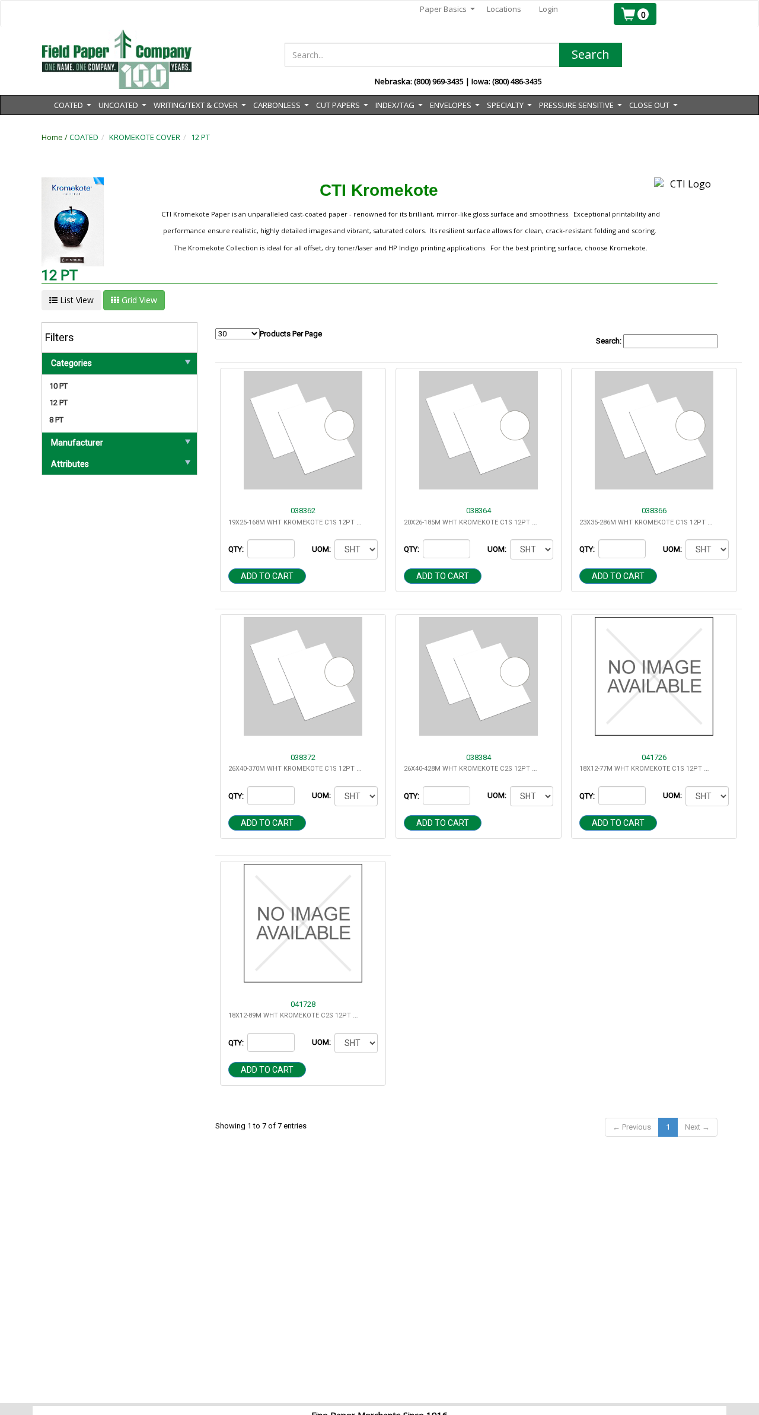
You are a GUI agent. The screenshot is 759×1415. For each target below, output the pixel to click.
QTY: (236, 549)
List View (76, 300)
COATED (83, 137)
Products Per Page (291, 333)
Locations (504, 9)
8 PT (56, 419)
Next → (697, 1127)
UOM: (322, 549)
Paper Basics (447, 9)
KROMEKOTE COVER (144, 137)
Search (591, 54)
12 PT (200, 137)
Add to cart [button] (267, 576)
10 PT (58, 385)
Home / (55, 137)
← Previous (632, 1127)
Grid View (138, 300)
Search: (609, 340)
